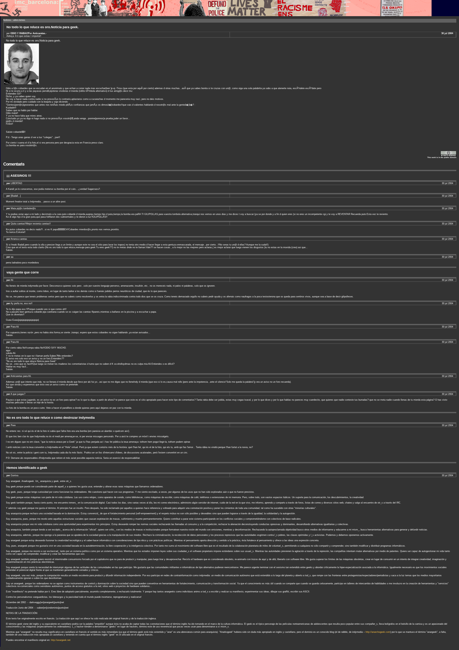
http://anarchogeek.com (378, 632)
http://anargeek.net (60, 640)
